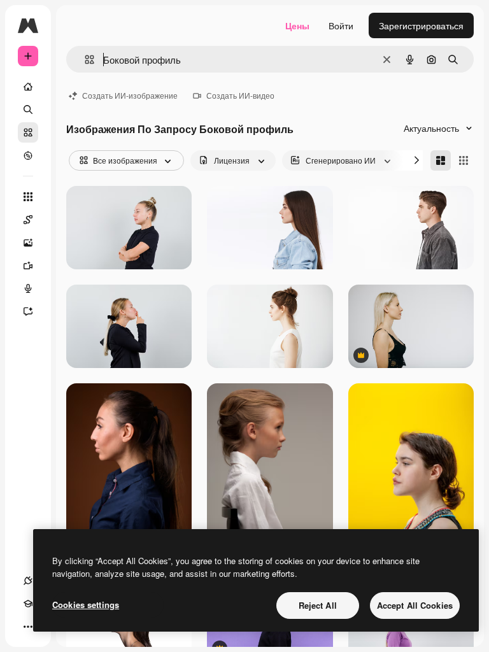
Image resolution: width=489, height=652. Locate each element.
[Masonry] (440, 160)
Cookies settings (85, 605)
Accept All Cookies (415, 605)
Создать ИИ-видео (240, 95)
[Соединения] (28, 580)
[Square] (463, 160)
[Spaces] (28, 219)
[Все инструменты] (28, 197)
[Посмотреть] (28, 155)
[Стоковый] (28, 132)
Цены (297, 25)
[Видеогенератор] (28, 265)
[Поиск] (28, 109)
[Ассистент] (28, 311)
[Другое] (28, 626)
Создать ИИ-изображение (130, 95)
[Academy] (28, 603)
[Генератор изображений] (28, 242)
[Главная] (28, 86)
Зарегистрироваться (421, 25)
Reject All (318, 605)
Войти (341, 25)
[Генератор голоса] (28, 288)
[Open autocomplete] (84, 59)
